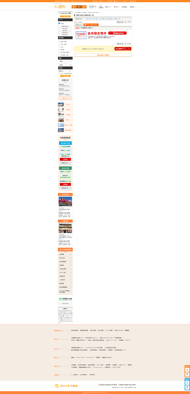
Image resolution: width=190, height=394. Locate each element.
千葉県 (62, 23)
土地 (100, 18)
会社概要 (61, 254)
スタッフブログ (116, 367)
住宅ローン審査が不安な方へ (78, 340)
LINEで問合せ (83, 374)
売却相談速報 (118, 337)
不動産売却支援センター (77, 347)
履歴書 (129, 365)
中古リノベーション (112, 340)
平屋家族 (98, 357)
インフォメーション (98, 367)
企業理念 (61, 265)
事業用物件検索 (84, 330)
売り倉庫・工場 (117, 18)
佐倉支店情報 (91, 365)
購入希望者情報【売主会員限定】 (79, 350)
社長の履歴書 (62, 261)
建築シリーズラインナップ (78, 357)
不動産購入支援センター (77, 337)
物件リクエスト (118, 1)
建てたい (116, 7)
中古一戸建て (95, 18)
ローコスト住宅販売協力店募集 (64, 291)
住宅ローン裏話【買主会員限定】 (96, 340)
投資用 (103, 18)
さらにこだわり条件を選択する (66, 73)
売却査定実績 (93, 350)
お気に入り (103, 1)
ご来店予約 (62, 280)
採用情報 (61, 283)
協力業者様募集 (63, 287)
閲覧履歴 (110, 1)
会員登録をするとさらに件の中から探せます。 (93, 49)
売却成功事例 (102, 350)
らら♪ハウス (90, 357)
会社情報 (124, 7)
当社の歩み (62, 258)
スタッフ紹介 (62, 272)
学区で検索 (101, 330)
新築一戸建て (89, 18)
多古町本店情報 (82, 365)
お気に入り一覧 (118, 330)
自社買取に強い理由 (111, 347)
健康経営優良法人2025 (84, 367)
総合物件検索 (74, 330)
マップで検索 (109, 330)
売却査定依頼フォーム (120, 350)
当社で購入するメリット (92, 337)
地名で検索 (93, 330)
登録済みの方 (65, 163)
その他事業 (74, 367)
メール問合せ (74, 374)
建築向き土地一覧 (106, 357)
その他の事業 (62, 269)
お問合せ (132, 7)
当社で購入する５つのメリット (92, 6)
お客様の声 (62, 276)
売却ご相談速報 (100, 6)
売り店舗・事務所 (109, 18)
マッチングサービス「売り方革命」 (95, 347)
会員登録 (134, 1)
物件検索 (96, 1)
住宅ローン (108, 7)
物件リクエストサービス (106, 337)
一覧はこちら (65, 98)
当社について (122, 365)
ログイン (127, 1)
